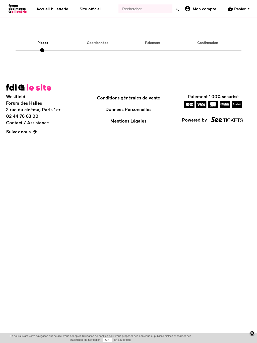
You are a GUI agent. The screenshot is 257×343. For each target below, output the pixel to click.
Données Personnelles (128, 109)
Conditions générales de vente (128, 97)
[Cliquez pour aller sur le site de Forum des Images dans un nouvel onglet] (28, 87)
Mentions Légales (128, 121)
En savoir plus (122, 339)
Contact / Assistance (27, 122)
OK (107, 339)
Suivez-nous (18, 131)
